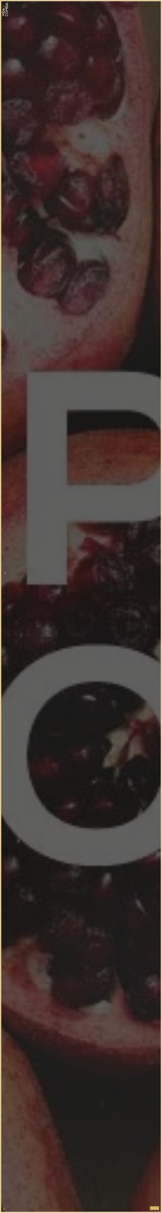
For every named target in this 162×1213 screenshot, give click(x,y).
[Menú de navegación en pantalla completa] (5, 573)
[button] (154, 1208)
